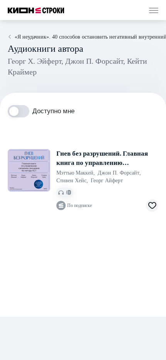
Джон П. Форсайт (119, 173)
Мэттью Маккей (75, 173)
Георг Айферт (107, 180)
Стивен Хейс (72, 180)
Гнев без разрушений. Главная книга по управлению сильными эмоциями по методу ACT (102, 159)
